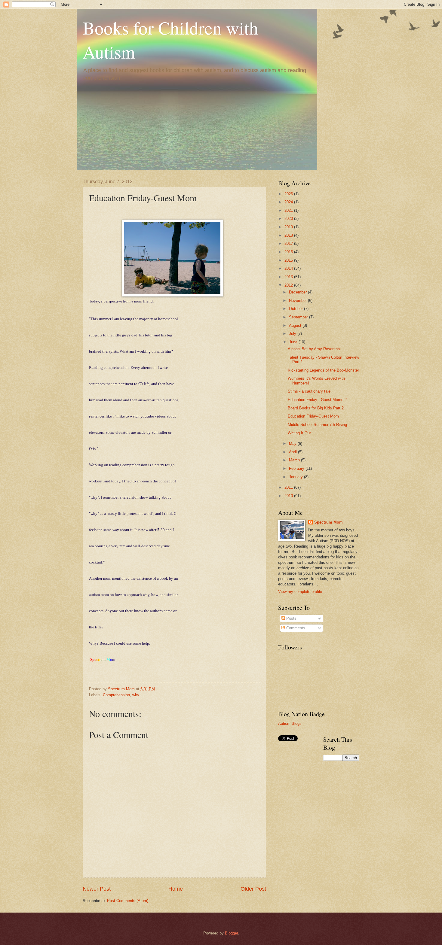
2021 (289, 210)
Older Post (253, 889)
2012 (289, 285)
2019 (289, 227)
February (297, 468)
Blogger (231, 933)
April (293, 452)
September (299, 317)
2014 (289, 268)
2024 (289, 202)
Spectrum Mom (122, 689)
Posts (290, 618)
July (293, 333)
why (135, 695)
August (295, 325)
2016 (289, 252)
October (296, 308)
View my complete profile (300, 591)
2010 (289, 496)
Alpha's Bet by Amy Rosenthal (314, 349)
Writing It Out (299, 433)
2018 (289, 235)
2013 (289, 277)
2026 (289, 194)
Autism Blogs (290, 723)
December (298, 292)
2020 (289, 218)
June (294, 342)
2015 (289, 260)
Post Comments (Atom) (127, 900)
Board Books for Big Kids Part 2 (316, 408)
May (293, 443)
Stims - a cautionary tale (309, 391)
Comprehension (116, 695)
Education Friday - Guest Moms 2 (317, 399)
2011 (289, 487)
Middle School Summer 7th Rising (317, 424)
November (298, 300)
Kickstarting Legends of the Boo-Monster (323, 370)
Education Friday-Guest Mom (313, 416)
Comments (295, 628)
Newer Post (97, 889)
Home (175, 889)
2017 (289, 243)
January (296, 477)
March (295, 460)
